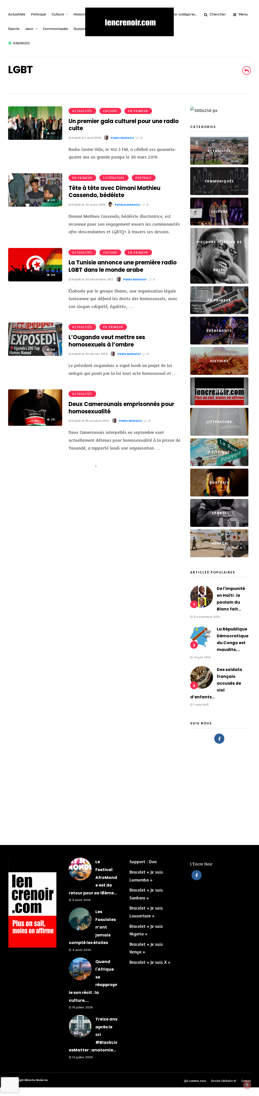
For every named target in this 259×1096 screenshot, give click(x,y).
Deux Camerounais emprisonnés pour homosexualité (121, 407)
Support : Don (143, 861)
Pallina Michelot (127, 205)
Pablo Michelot (122, 138)
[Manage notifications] (247, 1085)
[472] (35, 205)
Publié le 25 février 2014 (89, 354)
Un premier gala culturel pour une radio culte (124, 124)
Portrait (144, 178)
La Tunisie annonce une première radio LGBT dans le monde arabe (123, 266)
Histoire (80, 14)
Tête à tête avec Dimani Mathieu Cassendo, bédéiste (114, 191)
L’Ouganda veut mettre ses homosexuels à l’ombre (107, 341)
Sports (13, 28)
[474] (35, 279)
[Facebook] (219, 739)
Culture (58, 14)
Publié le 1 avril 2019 (86, 138)
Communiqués (55, 28)
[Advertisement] (129, 791)
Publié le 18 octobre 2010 (90, 421)
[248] (35, 354)
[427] (35, 138)
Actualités (16, 14)
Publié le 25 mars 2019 (88, 205)
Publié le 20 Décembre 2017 (92, 279)
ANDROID (21, 43)
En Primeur (138, 111)
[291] (35, 424)
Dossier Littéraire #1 (223, 1081)
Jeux (29, 28)
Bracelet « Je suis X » (150, 962)
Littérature (114, 178)
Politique (38, 14)
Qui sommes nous (195, 1081)
